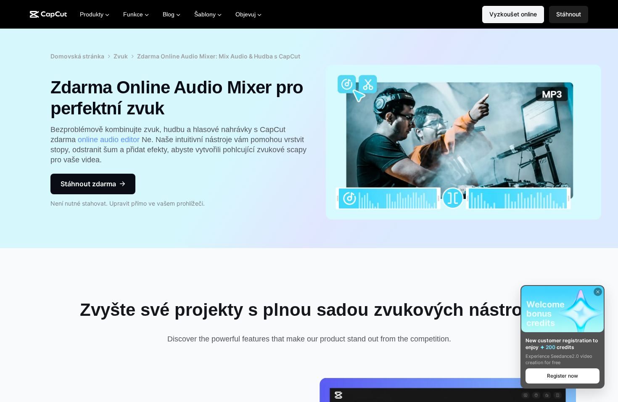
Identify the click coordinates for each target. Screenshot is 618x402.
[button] (568, 14)
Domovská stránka (77, 56)
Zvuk (121, 56)
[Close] (598, 292)
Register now (562, 376)
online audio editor (110, 139)
